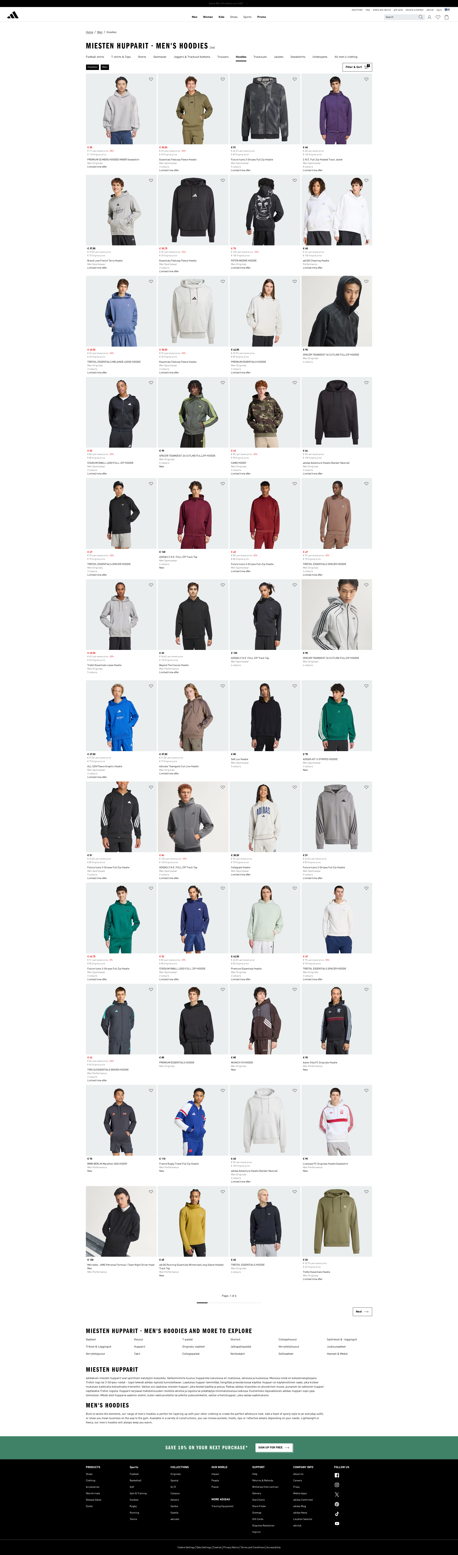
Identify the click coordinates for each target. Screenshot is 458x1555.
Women (208, 17)
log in (439, 10)
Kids (221, 17)
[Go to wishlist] (438, 17)
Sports (247, 17)
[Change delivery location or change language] (447, 10)
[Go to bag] (446, 17)
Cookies (217, 1547)
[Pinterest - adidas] (353, 1505)
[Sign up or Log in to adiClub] (429, 17)
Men (194, 17)
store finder (357, 10)
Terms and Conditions (253, 1547)
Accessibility (273, 1547)
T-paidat (187, 1339)
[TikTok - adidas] (353, 1514)
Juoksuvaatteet (336, 1346)
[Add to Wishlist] (151, 79)
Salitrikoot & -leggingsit (342, 1339)
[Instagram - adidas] (353, 1485)
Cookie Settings (186, 1547)
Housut (138, 1339)
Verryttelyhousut (289, 1346)
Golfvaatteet (286, 1354)
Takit (137, 1354)
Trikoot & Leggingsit (98, 1346)
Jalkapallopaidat (240, 1346)
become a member (415, 10)
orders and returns (382, 10)
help (368, 10)
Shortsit (235, 1339)
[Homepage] (13, 15)
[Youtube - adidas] (353, 1524)
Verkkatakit (237, 1354)
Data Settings (203, 1547)
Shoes (234, 17)
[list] (229, 57)
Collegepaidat (190, 1354)
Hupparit (139, 1346)
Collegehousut (288, 1339)
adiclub (430, 10)
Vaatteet (91, 1339)
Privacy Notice (231, 1547)
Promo (261, 17)
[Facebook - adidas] (353, 1476)
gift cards (398, 10)
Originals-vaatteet (193, 1346)
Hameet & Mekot (337, 1354)
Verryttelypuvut (95, 1354)
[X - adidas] (353, 1495)
